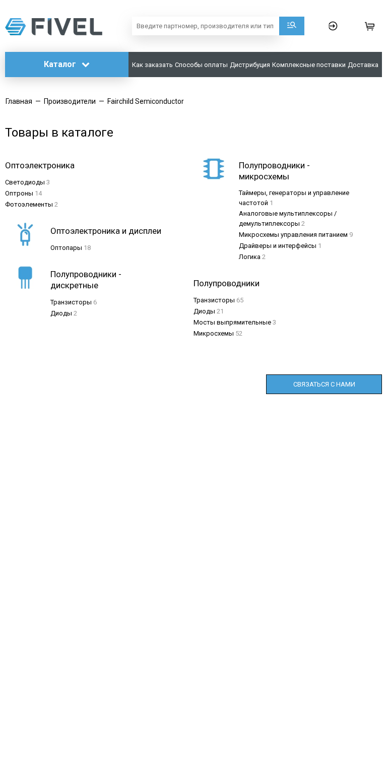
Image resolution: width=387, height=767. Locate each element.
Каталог (61, 64)
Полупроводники (227, 283)
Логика (250, 257)
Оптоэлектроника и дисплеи (105, 231)
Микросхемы (214, 333)
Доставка (363, 65)
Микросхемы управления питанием (293, 234)
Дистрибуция (250, 65)
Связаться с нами (324, 384)
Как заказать (152, 65)
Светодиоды (25, 182)
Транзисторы (71, 302)
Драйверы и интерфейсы (277, 245)
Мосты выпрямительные (232, 322)
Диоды (61, 313)
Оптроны (19, 193)
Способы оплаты (201, 65)
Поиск (291, 26)
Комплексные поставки (309, 65)
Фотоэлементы (29, 204)
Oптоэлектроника (40, 165)
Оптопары (66, 247)
